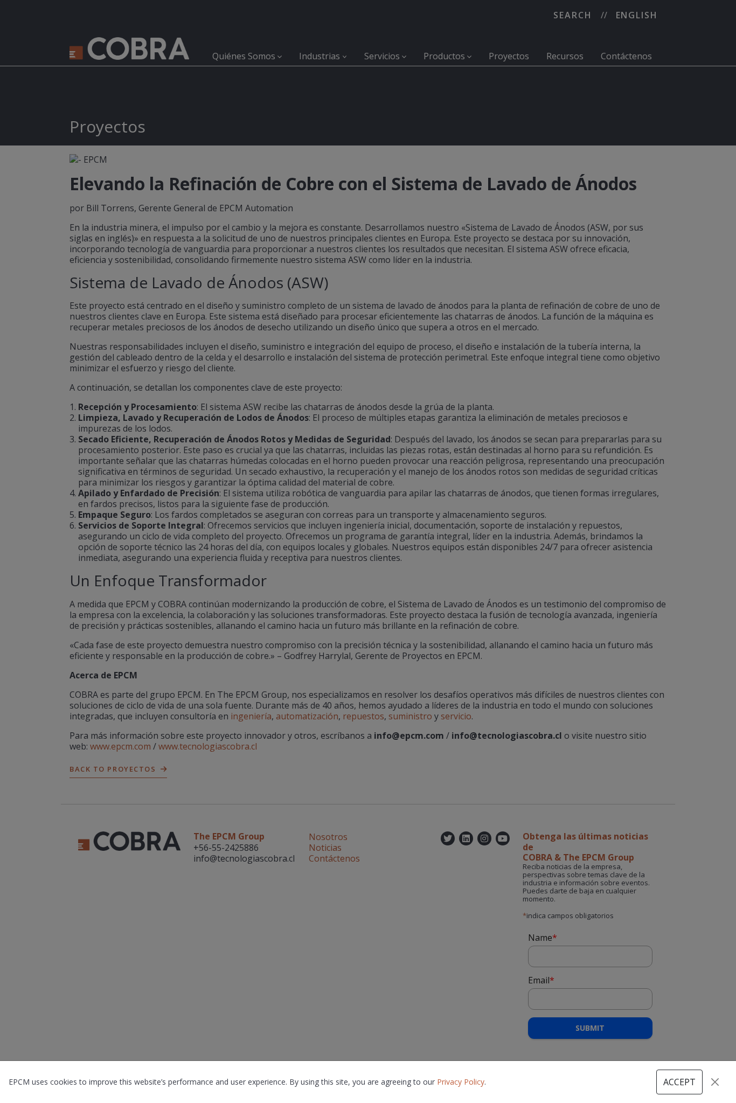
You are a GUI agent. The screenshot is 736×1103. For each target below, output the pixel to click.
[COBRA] (129, 47)
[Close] (715, 1082)
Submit (590, 1028)
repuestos (363, 716)
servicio (456, 716)
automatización (307, 716)
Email (541, 980)
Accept (679, 1082)
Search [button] (572, 15)
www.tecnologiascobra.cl (207, 746)
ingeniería (251, 716)
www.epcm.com (120, 746)
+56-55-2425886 (226, 848)
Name (542, 937)
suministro (410, 716)
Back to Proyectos (113, 769)
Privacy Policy (460, 1082)
